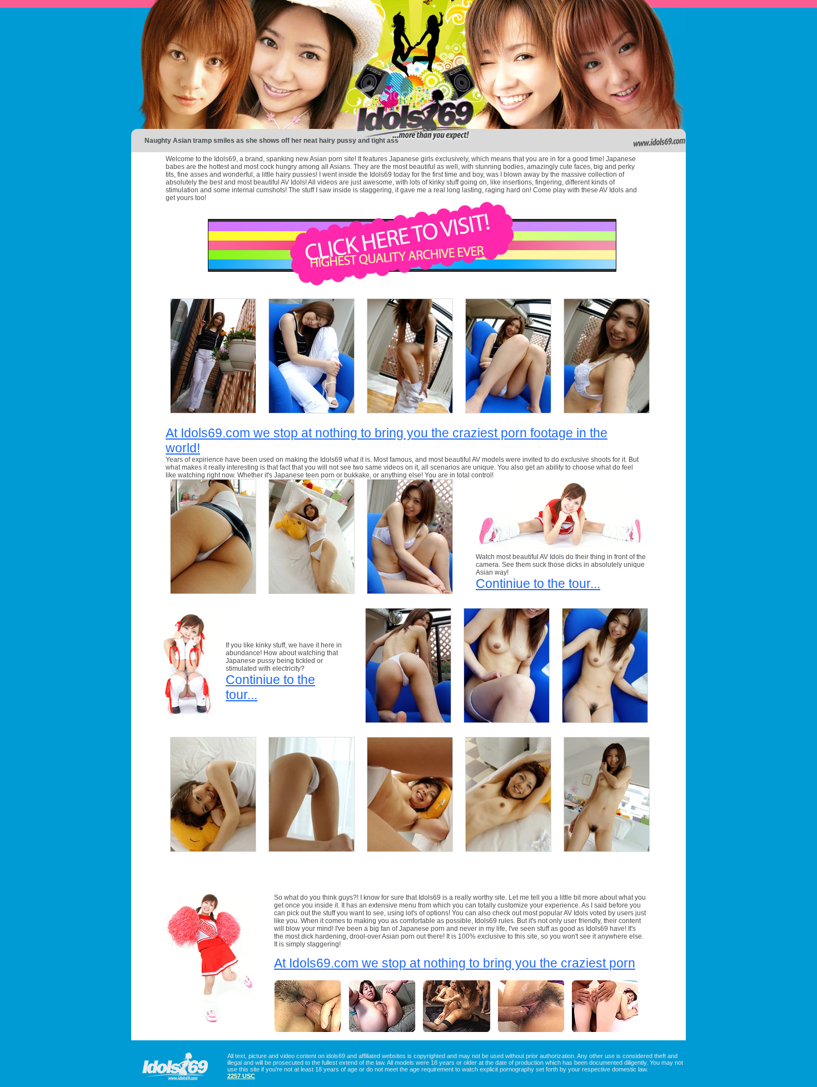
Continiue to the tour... (538, 583)
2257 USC (241, 1076)
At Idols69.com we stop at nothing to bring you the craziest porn (454, 963)
